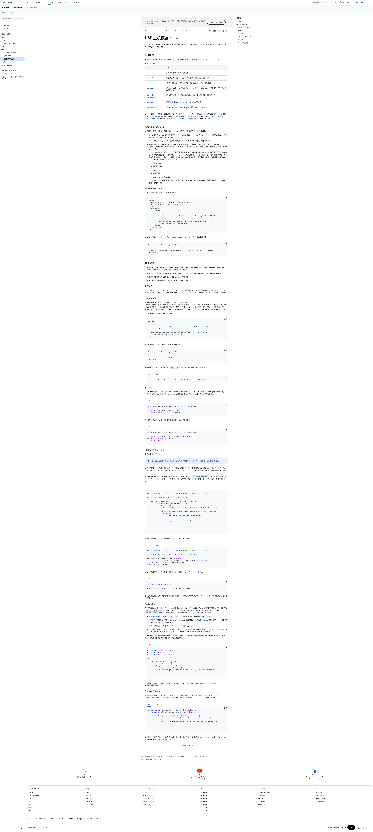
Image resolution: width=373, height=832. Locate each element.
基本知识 (23, 2)
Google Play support (322, 798)
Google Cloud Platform (84, 819)
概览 (3, 12)
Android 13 (204, 805)
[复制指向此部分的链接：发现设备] (155, 286)
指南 (12, 12)
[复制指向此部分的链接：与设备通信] (157, 604)
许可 (38, 827)
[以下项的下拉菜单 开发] (53, 2)
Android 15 (204, 798)
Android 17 (204, 792)
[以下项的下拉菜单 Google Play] (69, 2)
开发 (49, 2)
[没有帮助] (226, 30)
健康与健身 (89, 798)
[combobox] (322, 2)
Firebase (70, 819)
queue (201, 683)
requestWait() (152, 686)
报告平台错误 (320, 792)
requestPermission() (201, 476)
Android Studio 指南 (264, 792)
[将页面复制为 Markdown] (177, 38)
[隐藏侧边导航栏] (23, 828)
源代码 (30, 801)
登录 (369, 2)
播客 (29, 811)
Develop (5, 8)
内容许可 (160, 756)
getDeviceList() (218, 392)
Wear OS (146, 795)
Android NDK (262, 805)
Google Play (62, 2)
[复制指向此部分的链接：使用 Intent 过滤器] (161, 298)
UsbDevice (151, 78)
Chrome (61, 819)
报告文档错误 (320, 795)
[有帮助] (223, 30)
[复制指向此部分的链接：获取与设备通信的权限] (166, 450)
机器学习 (88, 795)
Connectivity (31, 8)
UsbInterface (152, 83)
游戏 (87, 792)
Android (31, 792)
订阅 (351, 827)
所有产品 (98, 819)
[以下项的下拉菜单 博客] (81, 2)
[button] (12, 37)
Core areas (17, 8)
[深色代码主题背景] (224, 198)
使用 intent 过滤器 (168, 461)
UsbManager (151, 73)
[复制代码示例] (227, 198)
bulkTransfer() (159, 629)
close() (167, 698)
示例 (160, 183)
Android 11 (204, 811)
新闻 (29, 805)
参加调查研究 (320, 801)
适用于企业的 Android (35, 795)
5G (87, 808)
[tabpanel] (186, 379)
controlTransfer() (175, 629)
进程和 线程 (206, 632)
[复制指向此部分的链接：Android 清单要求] (166, 127)
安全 (29, 798)
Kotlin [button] (149, 374)
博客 (77, 2)
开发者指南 (261, 795)
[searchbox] (13, 18)
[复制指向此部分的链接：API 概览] (156, 55)
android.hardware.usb (193, 59)
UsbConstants (152, 107)
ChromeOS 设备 (148, 798)
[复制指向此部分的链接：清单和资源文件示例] (164, 189)
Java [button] (157, 374)
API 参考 (260, 798)
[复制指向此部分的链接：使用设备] (156, 263)
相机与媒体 (89, 801)
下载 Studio (261, 801)
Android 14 (204, 801)
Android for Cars (148, 801)
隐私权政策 (89, 805)
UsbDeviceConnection (151, 96)
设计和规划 (36, 2)
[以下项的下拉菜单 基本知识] (28, 2)
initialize (191, 683)
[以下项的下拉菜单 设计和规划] (43, 2)
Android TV (146, 805)
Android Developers (150, 31)
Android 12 (204, 808)
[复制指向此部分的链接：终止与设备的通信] (162, 691)
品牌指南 (44, 827)
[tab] (149, 374)
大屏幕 (145, 792)
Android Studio (360, 2)
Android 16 (204, 795)
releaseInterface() (153, 698)
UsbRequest (151, 102)
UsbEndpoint (151, 88)
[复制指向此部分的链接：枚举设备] (154, 388)
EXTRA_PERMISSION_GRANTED (192, 596)
